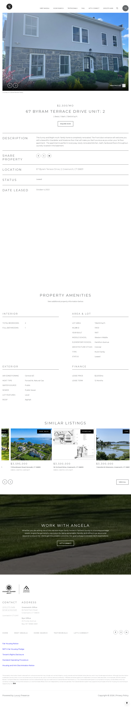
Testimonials (72, 8)
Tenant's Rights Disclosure (13, 655)
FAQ (83, 8)
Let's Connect (81, 633)
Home (5, 633)
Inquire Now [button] (65, 124)
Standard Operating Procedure (15, 660)
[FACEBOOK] (115, 632)
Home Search (58, 8)
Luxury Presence (21, 695)
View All (122, 482)
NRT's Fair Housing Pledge (13, 649)
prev (10, 85)
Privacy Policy (122, 695)
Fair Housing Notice (10, 644)
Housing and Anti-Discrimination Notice (18, 665)
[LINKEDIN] (126, 632)
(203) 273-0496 (108, 8)
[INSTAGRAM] (121, 632)
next (15, 85)
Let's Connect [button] (65, 543)
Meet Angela (44, 8)
